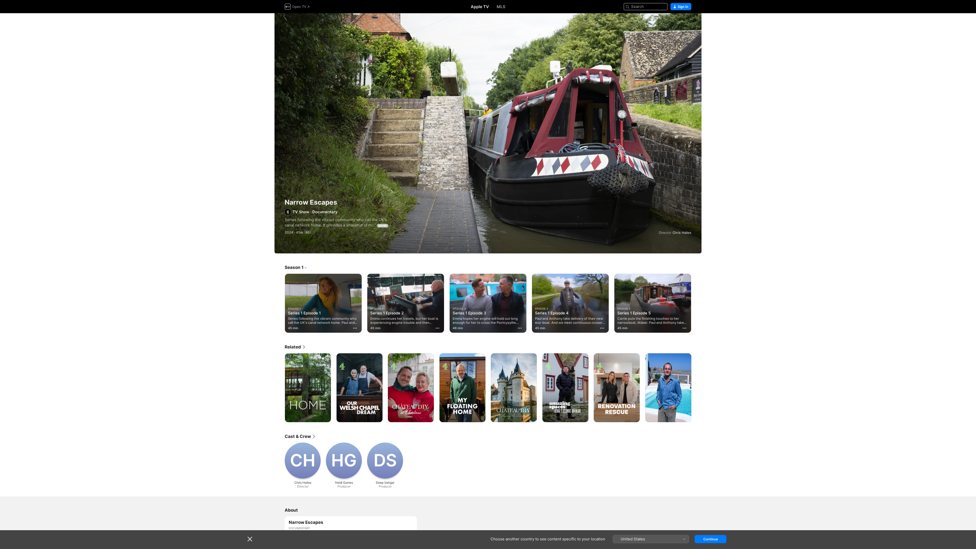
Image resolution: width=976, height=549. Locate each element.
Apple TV (480, 6)
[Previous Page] (279, 303)
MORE (382, 225)
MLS (501, 6)
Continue (710, 539)
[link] (295, 347)
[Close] (250, 539)
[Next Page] (696, 303)
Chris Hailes (682, 233)
